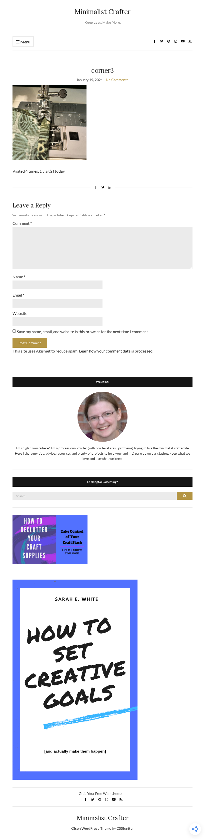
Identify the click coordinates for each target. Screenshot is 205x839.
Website (19, 313)
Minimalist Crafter (102, 12)
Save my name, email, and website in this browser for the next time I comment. (83, 331)
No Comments (117, 80)
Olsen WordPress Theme (91, 828)
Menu (25, 41)
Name (19, 276)
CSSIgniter (125, 828)
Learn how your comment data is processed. (116, 350)
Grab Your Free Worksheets (100, 793)
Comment (22, 223)
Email (18, 295)
